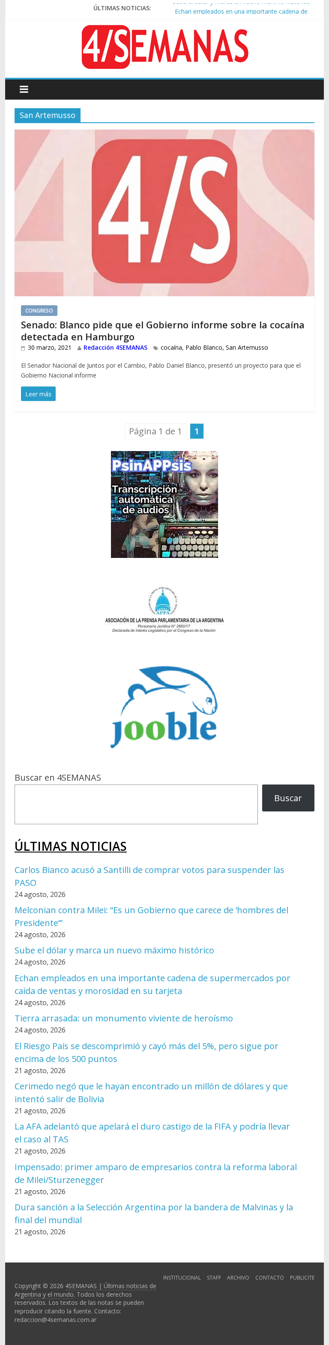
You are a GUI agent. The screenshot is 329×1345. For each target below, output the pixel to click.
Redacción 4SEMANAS (115, 347)
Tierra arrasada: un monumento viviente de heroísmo (124, 1018)
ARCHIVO (238, 1277)
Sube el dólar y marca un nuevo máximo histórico (114, 950)
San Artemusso (247, 347)
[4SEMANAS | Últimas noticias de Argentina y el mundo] (164, 31)
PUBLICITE (302, 1277)
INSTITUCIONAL (182, 1277)
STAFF (214, 1277)
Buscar (288, 798)
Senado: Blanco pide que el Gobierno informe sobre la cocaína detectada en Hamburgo (163, 330)
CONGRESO (39, 310)
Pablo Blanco (203, 347)
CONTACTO (269, 1277)
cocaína (171, 347)
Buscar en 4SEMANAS (58, 777)
